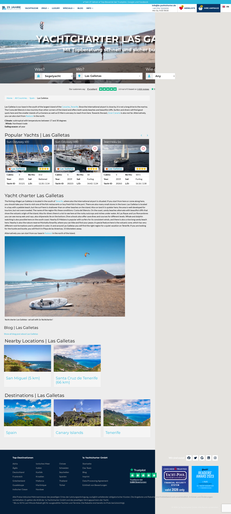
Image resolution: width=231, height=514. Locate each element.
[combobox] (225, 6)
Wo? (80, 69)
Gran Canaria (114, 113)
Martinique (41, 485)
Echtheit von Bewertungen (94, 485)
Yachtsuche (31, 8)
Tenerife (74, 106)
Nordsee (40, 489)
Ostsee (62, 463)
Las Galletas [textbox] (93, 76)
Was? (40, 69)
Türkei (62, 485)
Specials (68, 8)
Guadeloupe (18, 485)
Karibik (39, 472)
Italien (39, 468)
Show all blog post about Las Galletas (21, 334)
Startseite (86, 463)
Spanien (63, 476)
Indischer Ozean (20, 489)
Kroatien (40, 476)
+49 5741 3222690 (160, 8)
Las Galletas (18, 169)
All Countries (21, 98)
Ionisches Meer (43, 463)
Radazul (29, 116)
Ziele (44, 8)
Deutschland (18, 472)
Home (9, 98)
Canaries (66, 106)
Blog (80, 8)
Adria (15, 463)
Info (89, 8)
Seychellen (64, 472)
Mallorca (40, 480)
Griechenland (19, 480)
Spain (32, 98)
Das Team (86, 468)
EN (227, 6)
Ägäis (15, 468)
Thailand (63, 480)
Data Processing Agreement (95, 480)
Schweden (64, 468)
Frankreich (17, 476)
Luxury (56, 8)
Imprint (85, 476)
